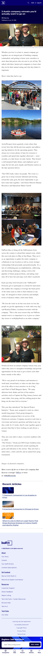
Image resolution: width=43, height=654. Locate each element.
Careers (4, 560)
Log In (39, 3)
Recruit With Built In (9, 576)
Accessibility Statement (21, 624)
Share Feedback (7, 592)
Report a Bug (6, 595)
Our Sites (5, 615)
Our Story (5, 556)
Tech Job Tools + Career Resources (14, 599)
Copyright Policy (21, 628)
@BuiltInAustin (10, 475)
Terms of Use (21, 634)
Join (32, 3)
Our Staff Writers (8, 564)
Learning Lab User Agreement (21, 621)
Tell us (18, 472)
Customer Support (8, 588)
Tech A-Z (5, 606)
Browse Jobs (6, 603)
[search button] (28, 2)
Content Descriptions (9, 567)
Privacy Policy (21, 631)
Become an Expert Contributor (12, 580)
